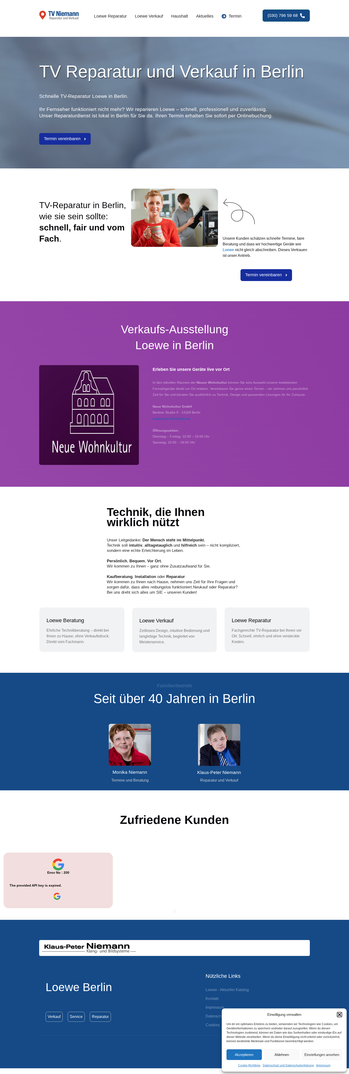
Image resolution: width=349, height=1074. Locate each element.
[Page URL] (58, 896)
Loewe (228, 250)
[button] (339, 1014)
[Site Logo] (59, 15)
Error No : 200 (58, 872)
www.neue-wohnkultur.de (171, 418)
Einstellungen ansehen (321, 1055)
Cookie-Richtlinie (249, 1065)
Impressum (323, 1065)
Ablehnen (281, 1055)
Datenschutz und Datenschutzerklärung (288, 1065)
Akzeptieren (244, 1055)
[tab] (174, 911)
